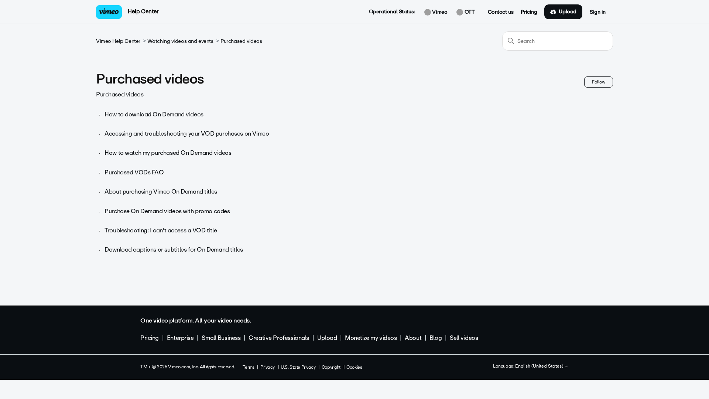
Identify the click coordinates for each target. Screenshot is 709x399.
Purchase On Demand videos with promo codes (167, 211)
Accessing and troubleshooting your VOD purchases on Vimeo (187, 134)
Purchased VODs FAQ (134, 172)
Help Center (143, 11)
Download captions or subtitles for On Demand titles (174, 250)
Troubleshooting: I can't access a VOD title (161, 230)
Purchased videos (241, 41)
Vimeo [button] (439, 12)
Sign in (598, 12)
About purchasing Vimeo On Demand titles (161, 192)
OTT (469, 12)
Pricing (529, 12)
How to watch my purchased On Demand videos (168, 153)
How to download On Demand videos (154, 114)
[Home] (109, 12)
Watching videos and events (180, 41)
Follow (598, 82)
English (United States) (539, 366)
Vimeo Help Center (118, 41)
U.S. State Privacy (298, 367)
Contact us (501, 12)
